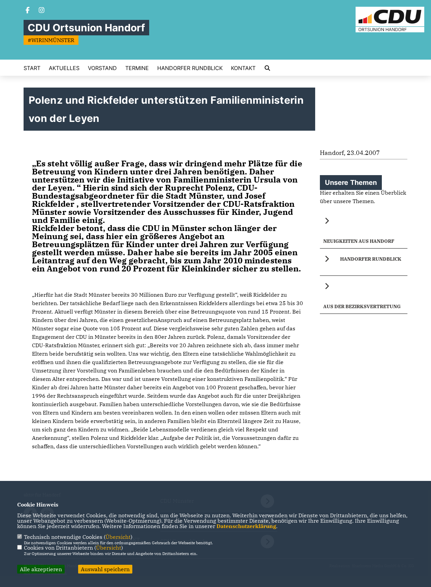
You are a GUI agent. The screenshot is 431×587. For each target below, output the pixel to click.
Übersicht (118, 536)
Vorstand (102, 68)
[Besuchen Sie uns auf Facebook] (28, 11)
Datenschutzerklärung (246, 526)
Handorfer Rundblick (190, 68)
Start (32, 68)
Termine (137, 68)
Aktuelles (64, 68)
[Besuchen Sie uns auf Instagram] (42, 11)
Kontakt (243, 68)
